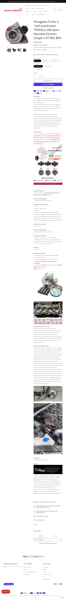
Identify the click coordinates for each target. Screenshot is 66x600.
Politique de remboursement (24, 595)
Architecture (46, 567)
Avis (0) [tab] (40, 535)
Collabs (45, 572)
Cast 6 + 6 (37, 60)
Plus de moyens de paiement (48, 87)
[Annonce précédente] (4, 1)
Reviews (25, 569)
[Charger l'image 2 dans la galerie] (14, 50)
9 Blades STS (49, 67)
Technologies (26, 574)
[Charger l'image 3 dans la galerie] (19, 50)
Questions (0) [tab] (55, 535)
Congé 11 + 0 (56, 60)
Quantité (35, 72)
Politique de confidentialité (36, 595)
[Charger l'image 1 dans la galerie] (9, 50)
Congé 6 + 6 (46, 60)
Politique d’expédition (57, 595)
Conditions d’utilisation (46, 595)
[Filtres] (35, 540)
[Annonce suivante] (62, 1)
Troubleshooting (46, 579)
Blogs (44, 569)
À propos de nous (27, 567)
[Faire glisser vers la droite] (28, 50)
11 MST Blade (38, 66)
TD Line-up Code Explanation (29, 572)
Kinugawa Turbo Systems (12, 595)
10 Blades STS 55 (40, 70)
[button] (38, 5)
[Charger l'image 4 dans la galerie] (24, 50)
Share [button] (36, 524)
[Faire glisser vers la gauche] (5, 50)
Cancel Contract (46, 574)
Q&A (44, 576)
